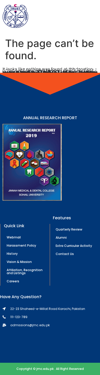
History (12, 253)
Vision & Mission (19, 262)
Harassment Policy (21, 245)
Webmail (14, 237)
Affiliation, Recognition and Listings (25, 271)
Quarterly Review (69, 229)
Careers (13, 281)
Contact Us (65, 254)
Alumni (61, 237)
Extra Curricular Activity (74, 246)
